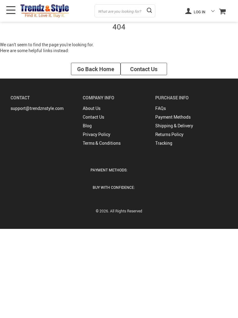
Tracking (163, 143)
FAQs (160, 108)
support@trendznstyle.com (37, 108)
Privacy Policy (96, 134)
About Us (91, 108)
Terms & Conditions (102, 143)
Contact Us (143, 69)
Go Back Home (95, 69)
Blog (87, 126)
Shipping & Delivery (174, 126)
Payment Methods (173, 117)
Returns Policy (169, 134)
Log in (199, 11)
